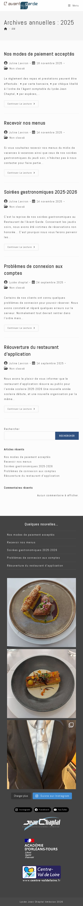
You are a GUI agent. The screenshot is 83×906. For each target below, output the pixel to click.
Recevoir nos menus (24, 123)
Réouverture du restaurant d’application (32, 476)
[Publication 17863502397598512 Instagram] (41, 683)
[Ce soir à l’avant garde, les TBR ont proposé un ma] (41, 754)
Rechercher (12, 429)
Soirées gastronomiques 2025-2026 (40, 192)
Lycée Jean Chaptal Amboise (38, 901)
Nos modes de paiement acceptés (39, 54)
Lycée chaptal (18, 282)
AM (13, 28)
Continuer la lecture (22, 104)
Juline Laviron (19, 63)
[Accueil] (5, 28)
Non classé (17, 68)
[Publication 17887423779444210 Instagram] (41, 612)
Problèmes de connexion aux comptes (30, 471)
